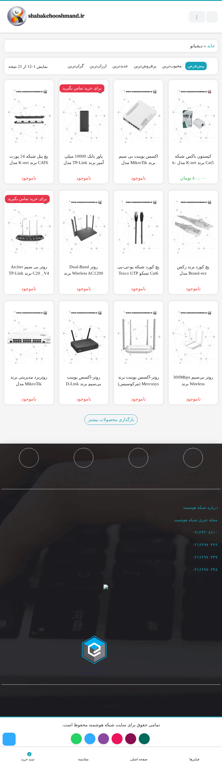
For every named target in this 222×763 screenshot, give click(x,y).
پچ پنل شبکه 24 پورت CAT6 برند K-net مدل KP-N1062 (29, 163)
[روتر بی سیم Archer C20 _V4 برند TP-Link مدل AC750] (29, 226)
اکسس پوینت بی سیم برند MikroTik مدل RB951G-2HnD (138, 163)
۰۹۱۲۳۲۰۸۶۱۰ (205, 532)
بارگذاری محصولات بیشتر (111, 419)
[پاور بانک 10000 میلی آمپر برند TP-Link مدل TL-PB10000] (84, 116)
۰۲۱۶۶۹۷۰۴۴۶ (205, 545)
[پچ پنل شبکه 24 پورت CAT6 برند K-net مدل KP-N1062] (29, 116)
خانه (211, 46)
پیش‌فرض (196, 66)
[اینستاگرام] (9, 739)
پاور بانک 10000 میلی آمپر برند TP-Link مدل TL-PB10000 (84, 163)
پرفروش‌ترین (145, 66)
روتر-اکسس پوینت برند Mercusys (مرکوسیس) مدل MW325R (138, 383)
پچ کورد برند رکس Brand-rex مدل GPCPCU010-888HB (193, 273)
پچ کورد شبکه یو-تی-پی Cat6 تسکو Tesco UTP (138, 270)
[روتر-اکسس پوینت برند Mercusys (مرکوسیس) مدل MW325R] (138, 337)
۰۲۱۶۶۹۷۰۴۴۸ (205, 569)
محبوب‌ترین (172, 66)
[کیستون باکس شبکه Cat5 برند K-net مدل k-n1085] (193, 116)
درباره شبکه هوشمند (200, 507)
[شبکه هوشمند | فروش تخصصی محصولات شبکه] (44, 16)
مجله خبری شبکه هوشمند (196, 520)
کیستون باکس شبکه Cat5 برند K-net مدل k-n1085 (193, 163)
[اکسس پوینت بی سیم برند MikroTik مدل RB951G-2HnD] (138, 116)
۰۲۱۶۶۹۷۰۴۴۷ (205, 557)
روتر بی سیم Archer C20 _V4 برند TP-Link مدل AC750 (29, 273)
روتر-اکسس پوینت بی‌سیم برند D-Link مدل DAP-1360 (83, 383)
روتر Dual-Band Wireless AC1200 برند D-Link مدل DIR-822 (83, 273)
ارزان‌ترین (98, 66)
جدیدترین (120, 66)
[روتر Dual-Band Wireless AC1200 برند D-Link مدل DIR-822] (84, 226)
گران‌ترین (76, 66)
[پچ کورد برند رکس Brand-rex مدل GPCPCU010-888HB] (193, 226)
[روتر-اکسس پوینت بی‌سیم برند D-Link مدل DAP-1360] (84, 337)
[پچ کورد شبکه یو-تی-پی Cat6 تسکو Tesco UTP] (138, 226)
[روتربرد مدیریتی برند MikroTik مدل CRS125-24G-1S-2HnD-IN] (29, 337)
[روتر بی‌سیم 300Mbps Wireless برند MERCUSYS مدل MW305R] (193, 337)
